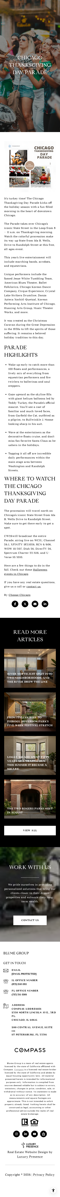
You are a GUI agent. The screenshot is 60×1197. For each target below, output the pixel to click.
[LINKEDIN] (25, 1134)
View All (30, 830)
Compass (19, 1069)
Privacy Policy (44, 1175)
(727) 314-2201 (19, 994)
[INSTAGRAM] (16, 1134)
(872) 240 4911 (19, 984)
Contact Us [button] (30, 920)
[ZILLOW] (43, 1134)
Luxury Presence (30, 1157)
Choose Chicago (19, 595)
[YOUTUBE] (34, 1134)
